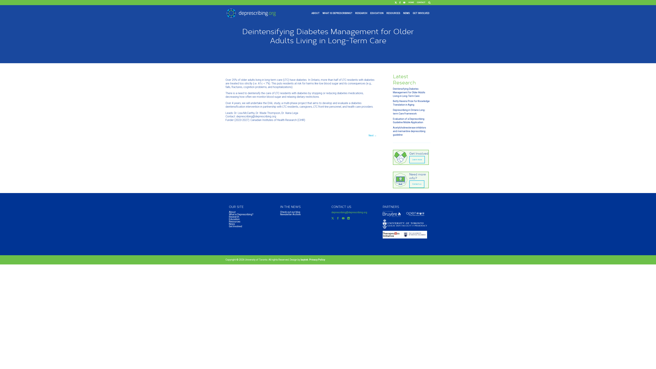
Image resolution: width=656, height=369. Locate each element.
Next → (373, 135)
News (406, 13)
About (315, 13)
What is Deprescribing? (337, 13)
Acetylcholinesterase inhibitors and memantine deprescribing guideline (409, 131)
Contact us (416, 184)
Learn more (417, 160)
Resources (393, 13)
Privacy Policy (317, 259)
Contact (421, 2)
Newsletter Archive (290, 214)
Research (361, 13)
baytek (304, 259)
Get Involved (421, 13)
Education (377, 13)
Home (411, 2)
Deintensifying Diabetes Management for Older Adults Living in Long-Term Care (409, 92)
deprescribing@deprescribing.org (349, 212)
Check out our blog (290, 212)
